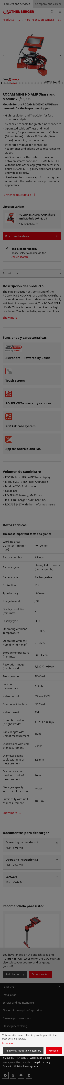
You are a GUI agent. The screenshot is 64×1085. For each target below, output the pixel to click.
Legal (37, 1062)
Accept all (54, 1050)
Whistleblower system (26, 1066)
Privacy (46, 1062)
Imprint (27, 1062)
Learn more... (9, 1043)
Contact (7, 1066)
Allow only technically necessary (23, 1050)
